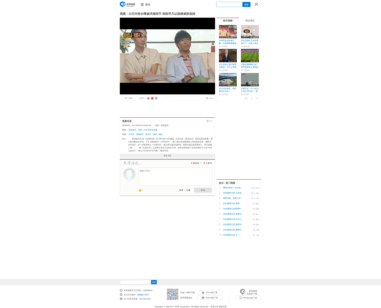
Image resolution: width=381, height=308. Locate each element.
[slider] (167, 87)
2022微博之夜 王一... (232, 234)
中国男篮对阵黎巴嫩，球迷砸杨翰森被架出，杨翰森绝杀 (227, 43)
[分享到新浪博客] (152, 98)
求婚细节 (140, 134)
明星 (140, 129)
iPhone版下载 (212, 292)
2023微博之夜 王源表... (233, 192)
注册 (188, 190)
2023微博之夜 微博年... (233, 213)
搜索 (246, 4)
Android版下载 (212, 297)
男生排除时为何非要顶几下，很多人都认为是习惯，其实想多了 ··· (249, 44)
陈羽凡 (148, 134)
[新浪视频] (127, 4)
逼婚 (160, 134)
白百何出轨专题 (150, 129)
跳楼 (155, 134)
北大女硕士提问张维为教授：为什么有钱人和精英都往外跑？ (227, 67)
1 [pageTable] (246, 98)
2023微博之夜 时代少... (233, 219)
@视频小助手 (143, 294)
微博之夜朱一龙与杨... (232, 187)
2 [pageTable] (251, 98)
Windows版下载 (250, 297)
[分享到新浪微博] (148, 98)
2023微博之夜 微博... (232, 203)
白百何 (131, 134)
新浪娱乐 (132, 129)
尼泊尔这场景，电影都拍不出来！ (227, 89)
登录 (181, 190)
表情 (142, 191)
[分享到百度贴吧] (156, 98)
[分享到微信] (162, 97)
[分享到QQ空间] (159, 97)
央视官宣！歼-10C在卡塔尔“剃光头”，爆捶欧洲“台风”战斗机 (250, 91)
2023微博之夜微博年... (233, 208)
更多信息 (167, 155)
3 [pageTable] (257, 98)
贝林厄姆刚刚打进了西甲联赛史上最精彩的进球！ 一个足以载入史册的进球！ (249, 68)
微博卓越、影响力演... (232, 198)
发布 (203, 190)
